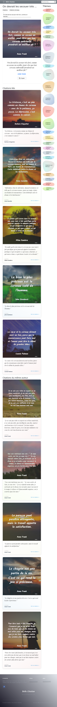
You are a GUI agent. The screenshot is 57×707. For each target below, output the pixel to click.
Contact (49, 681)
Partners (45, 681)
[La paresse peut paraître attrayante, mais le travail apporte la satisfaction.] (22, 522)
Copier (23, 78)
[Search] (55, 2)
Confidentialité (33, 681)
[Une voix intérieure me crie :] (22, 460)
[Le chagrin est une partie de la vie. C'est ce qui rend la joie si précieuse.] (22, 576)
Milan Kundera (8, 260)
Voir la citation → (35, 141)
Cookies (36, 681)
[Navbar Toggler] (4, 1)
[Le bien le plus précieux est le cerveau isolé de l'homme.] (22, 284)
